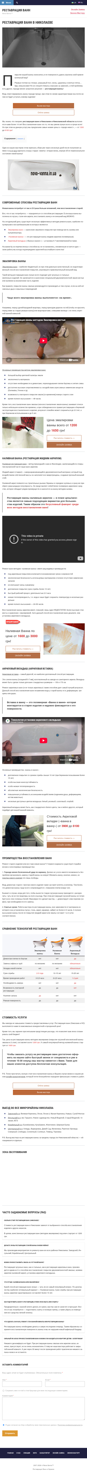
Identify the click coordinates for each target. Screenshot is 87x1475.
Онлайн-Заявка (78, 9)
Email (48, 1379)
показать (21, 138)
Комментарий (8, 1395)
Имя (4, 1379)
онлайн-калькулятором (15, 1076)
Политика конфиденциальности (70, 1425)
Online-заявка (43, 112)
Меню (8, 2)
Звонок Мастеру (77, 13)
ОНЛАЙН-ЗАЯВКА (64, 444)
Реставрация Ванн (16, 10)
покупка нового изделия (12, 878)
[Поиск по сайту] (17, 2)
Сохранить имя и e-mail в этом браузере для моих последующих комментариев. (36, 1390)
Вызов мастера (43, 105)
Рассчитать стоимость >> (64, 438)
